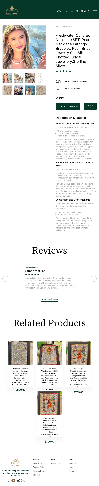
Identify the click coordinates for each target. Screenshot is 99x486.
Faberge (72, 463)
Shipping (36, 475)
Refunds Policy (39, 471)
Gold (71, 467)
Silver (75, 26)
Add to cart (90, 106)
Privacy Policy (38, 463)
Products (66, 26)
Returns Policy (39, 467)
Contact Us (55, 463)
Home (58, 26)
